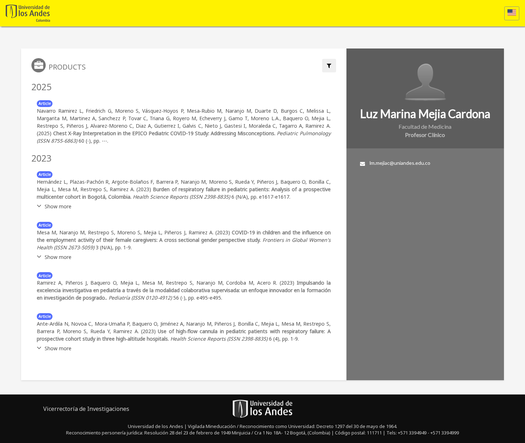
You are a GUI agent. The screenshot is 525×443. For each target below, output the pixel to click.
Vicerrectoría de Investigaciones (86, 409)
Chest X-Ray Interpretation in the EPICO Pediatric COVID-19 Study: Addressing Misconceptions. (164, 133)
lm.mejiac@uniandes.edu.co (400, 163)
